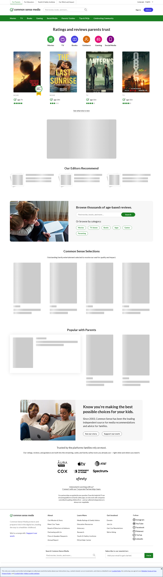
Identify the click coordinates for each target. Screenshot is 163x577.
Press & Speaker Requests (58, 536)
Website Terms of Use (148, 571)
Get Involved (112, 515)
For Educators (29, 2)
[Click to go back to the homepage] (25, 10)
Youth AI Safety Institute (46, 2)
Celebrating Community (103, 18)
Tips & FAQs (84, 18)
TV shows (94, 228)
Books (29, 18)
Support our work (112, 434)
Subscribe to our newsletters (116, 551)
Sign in (138, 10)
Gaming (39, 18)
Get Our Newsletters (115, 528)
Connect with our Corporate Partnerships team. (81, 489)
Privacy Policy (6, 573)
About (50, 515)
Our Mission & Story (55, 520)
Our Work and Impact (66, 2)
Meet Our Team (54, 524)
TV (21, 18)
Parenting (82, 233)
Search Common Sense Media (57, 551)
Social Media (52, 18)
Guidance (86, 45)
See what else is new (81, 110)
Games (127, 228)
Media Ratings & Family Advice (88, 520)
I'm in (149, 555)
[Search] (94, 555)
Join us (148, 10)
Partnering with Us (55, 532)
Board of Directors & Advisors (59, 528)
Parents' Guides (68, 18)
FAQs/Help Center (84, 540)
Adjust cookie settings (31, 573)
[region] (81, 572)
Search (128, 214)
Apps (116, 228)
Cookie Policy (116, 571)
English (147, 2)
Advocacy (80, 528)
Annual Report (53, 540)
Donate (109, 520)
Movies (13, 18)
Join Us (109, 524)
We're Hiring (111, 532)
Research (80, 532)
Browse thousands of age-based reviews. (104, 207)
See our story (91, 434)
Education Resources (85, 524)
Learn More (82, 515)
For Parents (16, 2)
